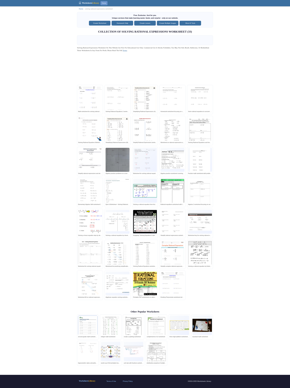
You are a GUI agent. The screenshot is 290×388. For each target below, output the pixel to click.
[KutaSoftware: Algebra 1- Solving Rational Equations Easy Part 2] (145, 191)
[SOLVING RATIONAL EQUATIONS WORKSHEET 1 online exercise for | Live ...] (117, 283)
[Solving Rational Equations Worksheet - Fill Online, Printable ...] (172, 101)
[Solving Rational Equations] (90, 194)
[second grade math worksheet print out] (88, 328)
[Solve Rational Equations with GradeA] (90, 223)
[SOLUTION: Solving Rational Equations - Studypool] (145, 163)
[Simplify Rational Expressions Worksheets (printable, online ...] (145, 134)
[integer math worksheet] (110, 328)
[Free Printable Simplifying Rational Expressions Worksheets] (90, 287)
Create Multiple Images (167, 23)
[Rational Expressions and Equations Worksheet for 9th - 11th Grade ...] (172, 132)
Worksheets (87, 381)
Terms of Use (111, 381)
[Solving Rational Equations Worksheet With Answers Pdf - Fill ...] (90, 133)
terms (125, 50)
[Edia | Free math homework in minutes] (172, 225)
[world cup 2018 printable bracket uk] (110, 351)
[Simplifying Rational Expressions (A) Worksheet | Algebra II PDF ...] (145, 103)
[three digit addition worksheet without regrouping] (179, 325)
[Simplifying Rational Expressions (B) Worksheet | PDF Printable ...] (117, 134)
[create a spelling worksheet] (133, 328)
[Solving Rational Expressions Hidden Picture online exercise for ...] (200, 101)
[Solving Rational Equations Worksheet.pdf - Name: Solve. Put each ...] (200, 161)
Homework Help (122, 23)
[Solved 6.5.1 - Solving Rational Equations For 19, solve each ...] (90, 253)
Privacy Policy (128, 381)
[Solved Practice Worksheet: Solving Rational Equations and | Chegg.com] (117, 164)
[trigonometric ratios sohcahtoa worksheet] (88, 354)
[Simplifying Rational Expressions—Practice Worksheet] (117, 256)
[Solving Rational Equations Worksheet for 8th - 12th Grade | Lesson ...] (117, 101)
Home (104, 3)
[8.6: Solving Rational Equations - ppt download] (200, 222)
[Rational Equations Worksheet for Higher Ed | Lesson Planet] (145, 256)
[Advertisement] (145, 69)
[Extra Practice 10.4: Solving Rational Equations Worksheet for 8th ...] (172, 160)
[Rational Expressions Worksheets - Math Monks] (90, 165)
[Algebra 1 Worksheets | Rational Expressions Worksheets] (90, 101)
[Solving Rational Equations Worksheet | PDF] (200, 195)
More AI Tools (190, 23)
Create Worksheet (99, 23)
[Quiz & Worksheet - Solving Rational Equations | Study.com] (117, 195)
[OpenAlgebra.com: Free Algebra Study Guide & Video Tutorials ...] (200, 260)
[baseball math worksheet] (202, 325)
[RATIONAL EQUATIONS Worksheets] (172, 195)
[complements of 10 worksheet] (156, 328)
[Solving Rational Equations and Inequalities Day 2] (200, 132)
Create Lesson (145, 23)
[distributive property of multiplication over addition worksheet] (156, 354)
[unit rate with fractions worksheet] (133, 351)
